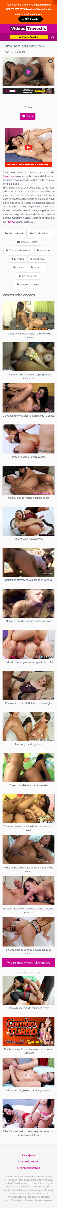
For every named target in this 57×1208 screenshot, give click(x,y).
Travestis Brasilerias (20, 250)
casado (20, 267)
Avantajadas (28, 1155)
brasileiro (44, 250)
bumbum (19, 259)
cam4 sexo (39, 259)
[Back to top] (51, 1201)
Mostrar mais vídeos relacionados (28, 962)
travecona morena (29, 284)
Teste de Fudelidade (28, 1161)
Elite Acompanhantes (28, 1168)
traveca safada (29, 276)
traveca (11, 221)
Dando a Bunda (42, 233)
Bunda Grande (16, 233)
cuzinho (37, 267)
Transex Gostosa (29, 242)
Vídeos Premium (30, 37)
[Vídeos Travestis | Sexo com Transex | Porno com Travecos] (28, 28)
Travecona (8, 176)
